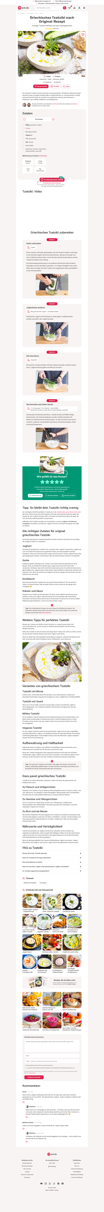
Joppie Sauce (27, 952)
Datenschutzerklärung (77, 1169)
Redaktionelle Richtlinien (76, 1174)
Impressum (77, 1163)
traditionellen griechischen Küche (68, 512)
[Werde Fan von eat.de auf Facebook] (62, 1183)
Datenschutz (32, 1072)
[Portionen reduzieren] (24, 119)
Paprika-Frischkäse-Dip (27, 971)
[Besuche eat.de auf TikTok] (54, 1183)
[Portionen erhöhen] (53, 119)
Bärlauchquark (46, 612)
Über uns (77, 1166)
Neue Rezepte (27, 1169)
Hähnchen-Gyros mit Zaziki (57, 931)
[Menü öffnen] (84, 8)
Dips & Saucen (30, 13)
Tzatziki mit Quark (68, 911)
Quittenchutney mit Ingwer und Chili (48, 1008)
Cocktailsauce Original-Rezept (57, 971)
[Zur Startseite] (23, 8)
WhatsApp (53, 1166)
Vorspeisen (43, 883)
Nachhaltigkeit (77, 1171)
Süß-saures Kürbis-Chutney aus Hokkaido (29, 1008)
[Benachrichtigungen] (74, 8)
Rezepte (23, 13)
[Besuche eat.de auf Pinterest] (58, 1183)
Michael (56, 104)
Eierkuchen (27, 1177)
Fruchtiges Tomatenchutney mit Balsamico (73, 970)
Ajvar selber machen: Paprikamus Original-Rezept (71, 1029)
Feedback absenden (34, 1077)
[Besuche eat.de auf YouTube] (41, 1183)
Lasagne (27, 1171)
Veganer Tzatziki (43, 932)
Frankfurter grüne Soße (70, 952)
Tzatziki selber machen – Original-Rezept (30, 910)
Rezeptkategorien (27, 1163)
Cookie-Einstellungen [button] (77, 1177)
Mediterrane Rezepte (30, 883)
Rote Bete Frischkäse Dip (50, 1030)
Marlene (75, 104)
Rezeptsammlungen (27, 1166)
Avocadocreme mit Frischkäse (73, 931)
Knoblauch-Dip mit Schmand (42, 971)
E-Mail (53, 1163)
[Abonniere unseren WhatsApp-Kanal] (50, 1183)
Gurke (28, 128)
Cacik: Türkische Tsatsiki (50, 911)
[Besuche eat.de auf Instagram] (45, 1183)
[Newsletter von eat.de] (52, 983)
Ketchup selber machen (50, 952)
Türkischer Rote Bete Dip (30, 1030)
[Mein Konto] (79, 8)
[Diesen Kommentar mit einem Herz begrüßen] (23, 1102)
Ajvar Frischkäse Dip (69, 1009)
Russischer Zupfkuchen (27, 1174)
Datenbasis (42, 156)
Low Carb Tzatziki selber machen (28, 931)
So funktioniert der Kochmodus (52, 183)
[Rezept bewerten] (52, 482)
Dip (36, 13)
